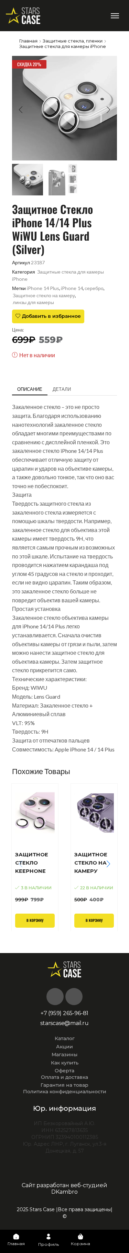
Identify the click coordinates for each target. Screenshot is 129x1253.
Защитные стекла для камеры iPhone (62, 46)
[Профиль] (48, 1236)
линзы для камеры (33, 302)
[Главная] (16, 1236)
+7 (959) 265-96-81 (64, 1013)
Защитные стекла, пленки (73, 41)
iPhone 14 (72, 288)
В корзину (34, 920)
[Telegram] (74, 996)
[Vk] (55, 996)
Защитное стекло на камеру (44, 295)
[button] (115, 16)
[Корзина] (80, 1236)
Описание (29, 389)
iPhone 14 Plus (43, 288)
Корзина (80, 1243)
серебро (94, 288)
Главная (28, 41)
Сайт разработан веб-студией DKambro (64, 1188)
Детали (62, 389)
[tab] (29, 389)
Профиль (48, 1244)
